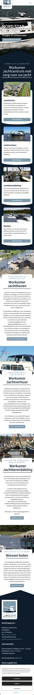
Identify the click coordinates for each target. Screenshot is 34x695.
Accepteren (17, 678)
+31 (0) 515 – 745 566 (10, 634)
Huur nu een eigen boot (17, 426)
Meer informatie (17, 119)
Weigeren (17, 683)
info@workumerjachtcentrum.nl (12, 639)
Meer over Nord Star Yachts (12, 39)
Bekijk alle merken (17, 585)
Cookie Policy (16, 692)
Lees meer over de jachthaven (17, 339)
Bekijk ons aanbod (17, 518)
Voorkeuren (17, 688)
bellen (20, 658)
